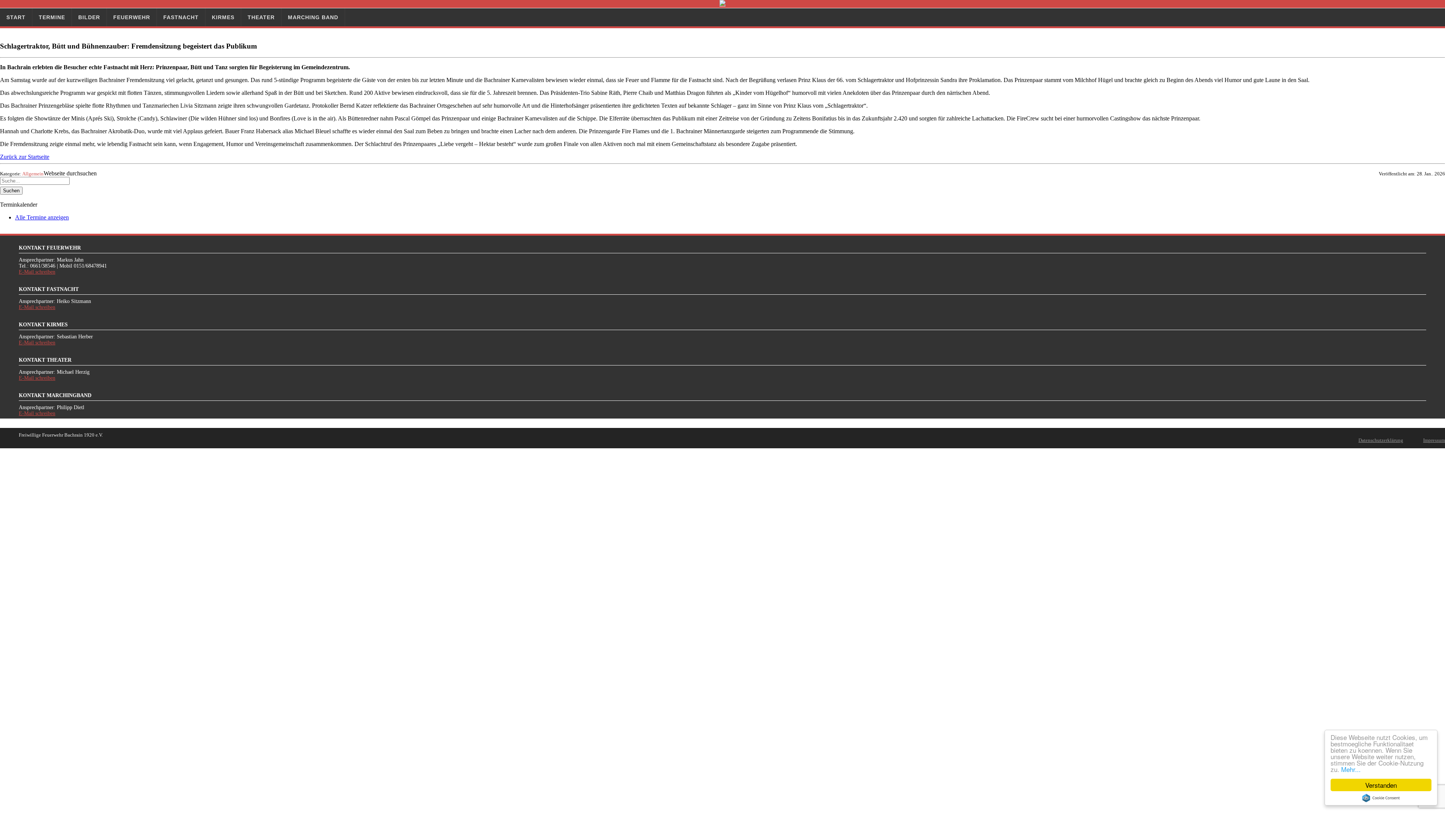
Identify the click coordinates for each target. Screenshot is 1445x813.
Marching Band (313, 17)
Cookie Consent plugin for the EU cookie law (1381, 798)
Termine (52, 17)
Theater (261, 17)
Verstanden (1381, 785)
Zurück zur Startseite (24, 157)
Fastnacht (181, 17)
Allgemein (33, 174)
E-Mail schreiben (37, 272)
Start (16, 17)
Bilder (89, 17)
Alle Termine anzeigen (42, 217)
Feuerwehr (131, 17)
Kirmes (223, 17)
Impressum (1434, 440)
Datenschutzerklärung (1380, 440)
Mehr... (1351, 769)
